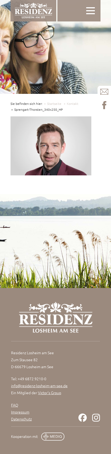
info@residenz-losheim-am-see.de (39, 385)
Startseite (54, 103)
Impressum (20, 412)
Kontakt (72, 103)
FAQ (14, 405)
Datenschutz (21, 419)
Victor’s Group (49, 392)
